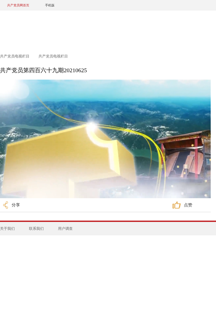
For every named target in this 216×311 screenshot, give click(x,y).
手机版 (50, 5)
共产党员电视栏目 (15, 56)
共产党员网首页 (18, 5)
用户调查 (65, 229)
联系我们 (36, 229)
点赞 (188, 205)
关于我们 (7, 229)
